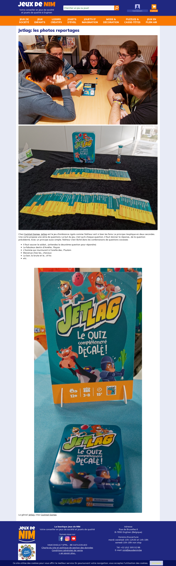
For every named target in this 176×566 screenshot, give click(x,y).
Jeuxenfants (39, 21)
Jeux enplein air (151, 21)
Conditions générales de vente (67, 550)
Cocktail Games (32, 234)
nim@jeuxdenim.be (132, 550)
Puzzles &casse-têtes (132, 21)
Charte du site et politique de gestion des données (67, 547)
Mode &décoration (111, 21)
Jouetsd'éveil (71, 21)
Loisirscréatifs (56, 21)
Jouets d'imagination (90, 21)
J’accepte (156, 563)
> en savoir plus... (67, 553)
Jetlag (44, 234)
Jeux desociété (24, 21)
